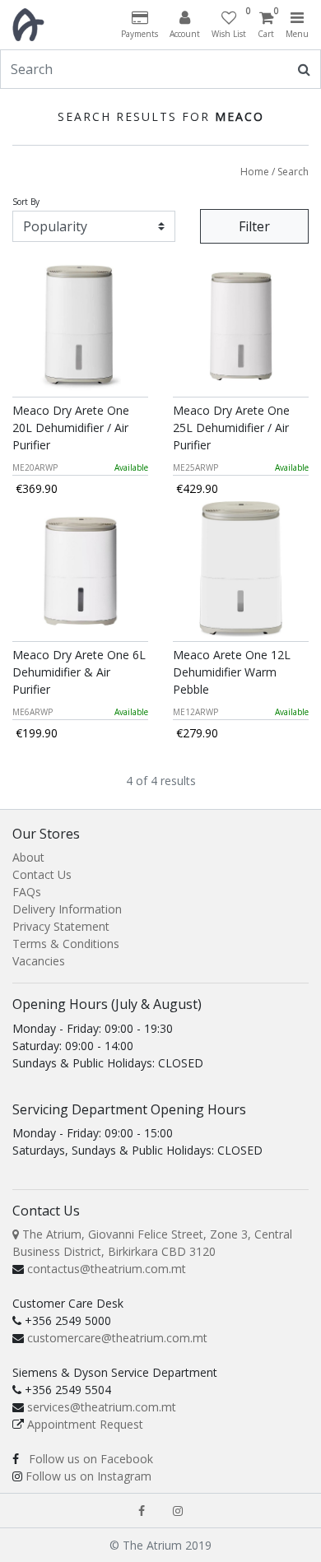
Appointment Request (85, 1424)
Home (254, 172)
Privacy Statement (60, 926)
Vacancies (38, 961)
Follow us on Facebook (91, 1459)
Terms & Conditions (65, 943)
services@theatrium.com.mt (101, 1407)
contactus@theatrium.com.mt (106, 1268)
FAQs (26, 892)
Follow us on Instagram (88, 1476)
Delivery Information (67, 909)
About (28, 857)
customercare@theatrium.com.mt (117, 1338)
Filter (254, 226)
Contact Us (42, 874)
